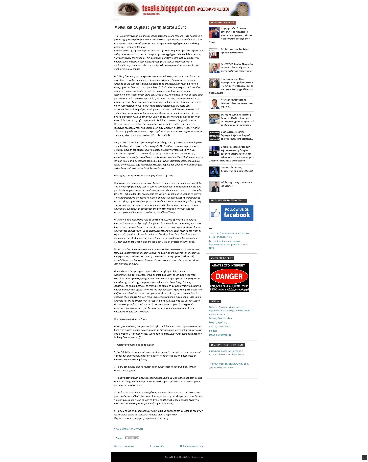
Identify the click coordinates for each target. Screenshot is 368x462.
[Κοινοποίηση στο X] (131, 437)
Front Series (238, 354)
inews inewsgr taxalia (220, 335)
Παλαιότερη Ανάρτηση (191, 446)
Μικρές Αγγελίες (218, 322)
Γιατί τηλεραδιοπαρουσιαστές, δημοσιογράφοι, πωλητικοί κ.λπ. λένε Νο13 (228, 244)
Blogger (213, 330)
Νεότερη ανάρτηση (124, 446)
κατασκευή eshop (218, 351)
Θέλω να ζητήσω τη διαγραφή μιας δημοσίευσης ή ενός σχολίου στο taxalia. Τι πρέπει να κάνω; (231, 310)
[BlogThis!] (129, 437)
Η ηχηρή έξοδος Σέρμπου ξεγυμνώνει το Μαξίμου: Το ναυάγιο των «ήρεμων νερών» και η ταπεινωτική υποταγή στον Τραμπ (231, 35)
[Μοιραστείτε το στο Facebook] (134, 437)
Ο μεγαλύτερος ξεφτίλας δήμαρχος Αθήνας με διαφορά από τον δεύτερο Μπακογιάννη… (237, 135)
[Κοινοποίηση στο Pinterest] (137, 437)
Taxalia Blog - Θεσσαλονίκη (191, 457)
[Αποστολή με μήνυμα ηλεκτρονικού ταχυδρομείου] (126, 437)
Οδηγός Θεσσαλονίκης (221, 318)
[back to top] (364, 457)
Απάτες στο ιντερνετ (220, 326)
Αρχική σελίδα (157, 446)
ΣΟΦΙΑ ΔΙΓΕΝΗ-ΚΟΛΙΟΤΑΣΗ (128, 429)
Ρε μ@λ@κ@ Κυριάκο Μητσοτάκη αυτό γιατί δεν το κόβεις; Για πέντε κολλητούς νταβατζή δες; (237, 67)
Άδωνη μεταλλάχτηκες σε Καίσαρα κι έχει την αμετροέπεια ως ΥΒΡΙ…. (237, 103)
